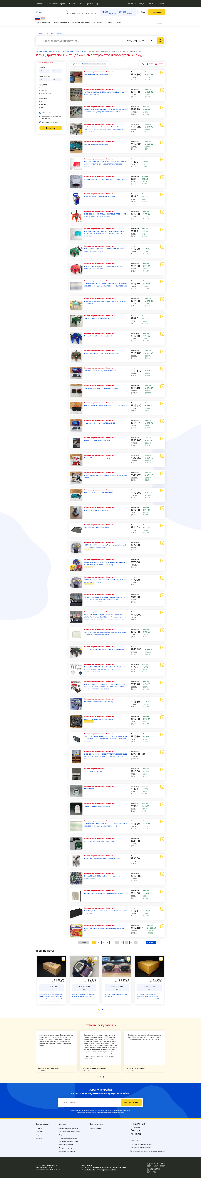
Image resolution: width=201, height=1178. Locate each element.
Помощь (159, 23)
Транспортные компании (68, 1138)
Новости (39, 4)
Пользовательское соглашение (141, 1147)
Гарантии (89, 4)
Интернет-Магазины (81, 22)
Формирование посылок (68, 1135)
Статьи (119, 22)
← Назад (83, 942)
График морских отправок (56, 4)
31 (140, 942)
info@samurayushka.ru (108, 1170)
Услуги (141, 4)
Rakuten (60, 33)
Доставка (98, 22)
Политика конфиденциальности (113, 1112)
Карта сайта (134, 1140)
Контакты (161, 4)
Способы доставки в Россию (69, 1131)
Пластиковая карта (96, 1128)
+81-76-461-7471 (89, 1170)
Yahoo (40, 33)
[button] (99, 1009)
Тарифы (109, 22)
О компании (131, 4)
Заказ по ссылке (61, 22)
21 (131, 942)
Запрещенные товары (67, 1151)
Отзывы (151, 4)
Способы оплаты (75, 4)
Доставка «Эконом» (66, 1144)
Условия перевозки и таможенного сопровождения (148, 1151)
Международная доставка (68, 1148)
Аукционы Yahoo (43, 22)
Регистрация (156, 12)
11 (122, 942)
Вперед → (151, 942)
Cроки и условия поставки (68, 1141)
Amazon (50, 33)
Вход (143, 12)
